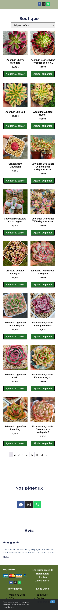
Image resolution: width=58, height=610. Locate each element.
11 (37, 454)
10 (32, 454)
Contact (41, 598)
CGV (11, 598)
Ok (52, 602)
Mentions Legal (17, 594)
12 (41, 454)
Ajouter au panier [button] (15, 74)
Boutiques (42, 594)
